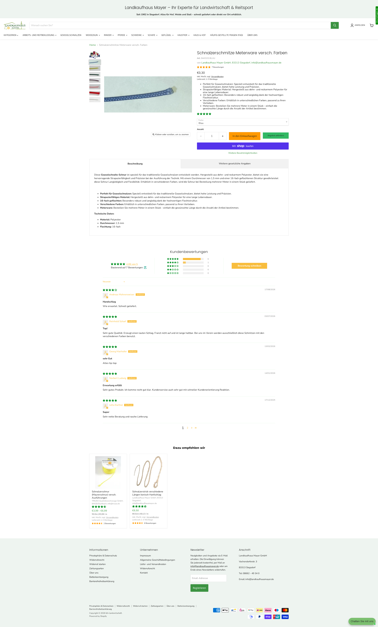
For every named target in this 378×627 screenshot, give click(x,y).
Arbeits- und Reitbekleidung (39, 35)
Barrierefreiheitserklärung (101, 581)
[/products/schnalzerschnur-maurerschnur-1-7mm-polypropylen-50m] (108, 472)
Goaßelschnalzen (70, 35)
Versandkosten (217, 76)
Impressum (145, 555)
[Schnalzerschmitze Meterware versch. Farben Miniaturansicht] (95, 55)
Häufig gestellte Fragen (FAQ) (226, 35)
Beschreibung (135, 163)
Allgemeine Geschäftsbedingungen (157, 559)
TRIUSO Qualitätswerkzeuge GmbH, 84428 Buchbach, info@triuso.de (107, 502)
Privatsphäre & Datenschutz (103, 555)
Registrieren (199, 588)
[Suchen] (335, 25)
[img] (110, 290)
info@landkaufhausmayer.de (204, 566)
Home (92, 45)
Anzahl (200, 129)
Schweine (136, 35)
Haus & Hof (199, 35)
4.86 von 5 (132, 264)
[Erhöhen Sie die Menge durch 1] (223, 136)
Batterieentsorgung (98, 577)
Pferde (122, 35)
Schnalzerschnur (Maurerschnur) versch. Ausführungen (104, 494)
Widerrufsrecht (96, 559)
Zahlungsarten (96, 568)
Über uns (252, 35)
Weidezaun (92, 35)
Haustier (182, 35)
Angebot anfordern (276, 135)
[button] (204, 114)
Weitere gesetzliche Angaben (235, 163)
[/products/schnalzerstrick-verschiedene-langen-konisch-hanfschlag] (148, 472)
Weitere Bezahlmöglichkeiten (242, 153)
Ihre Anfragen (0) (377, 15)
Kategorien (10, 35)
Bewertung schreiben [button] (249, 265)
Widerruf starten (97, 564)
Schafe (152, 35)
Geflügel (166, 35)
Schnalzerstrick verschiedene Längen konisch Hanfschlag (147, 493)
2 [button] (187, 428)
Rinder (108, 35)
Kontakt (144, 572)
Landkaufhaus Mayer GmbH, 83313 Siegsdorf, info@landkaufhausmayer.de (241, 62)
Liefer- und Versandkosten (153, 564)
